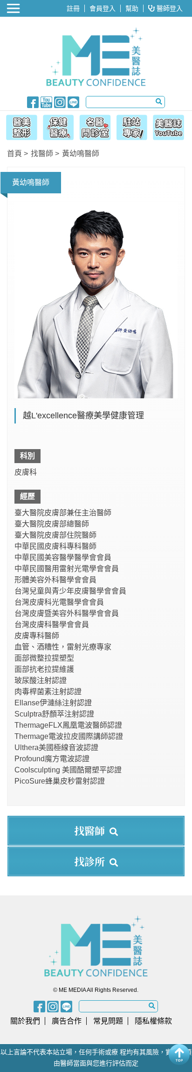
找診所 (89, 861)
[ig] (60, 101)
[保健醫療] (57, 126)
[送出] (159, 101)
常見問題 (108, 1021)
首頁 (14, 153)
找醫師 (42, 153)
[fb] (33, 101)
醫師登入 (169, 8)
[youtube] (46, 101)
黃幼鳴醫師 (80, 153)
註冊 (73, 8)
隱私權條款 (153, 1021)
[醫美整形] (19, 126)
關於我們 (25, 1021)
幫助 (131, 8)
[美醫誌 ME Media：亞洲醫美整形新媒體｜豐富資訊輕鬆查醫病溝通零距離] (96, 56)
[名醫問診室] (95, 126)
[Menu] (14, 8)
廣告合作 (67, 1021)
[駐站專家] (133, 126)
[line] (73, 101)
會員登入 (102, 8)
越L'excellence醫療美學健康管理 (83, 415)
